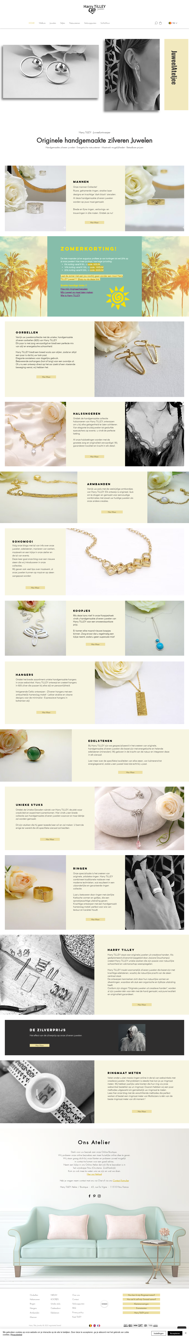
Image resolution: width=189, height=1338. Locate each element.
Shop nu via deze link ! (89, 279)
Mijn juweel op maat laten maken (77, 292)
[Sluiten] (185, 1333)
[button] (53, 23)
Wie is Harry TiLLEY (70, 295)
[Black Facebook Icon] (89, 1196)
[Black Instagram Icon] (99, 1196)
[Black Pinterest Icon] (94, 1196)
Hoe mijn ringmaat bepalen (74, 289)
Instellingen (159, 1333)
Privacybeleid (16, 1334)
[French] (99, 1326)
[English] (94, 1326)
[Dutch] (90, 1326)
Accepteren (175, 1333)
